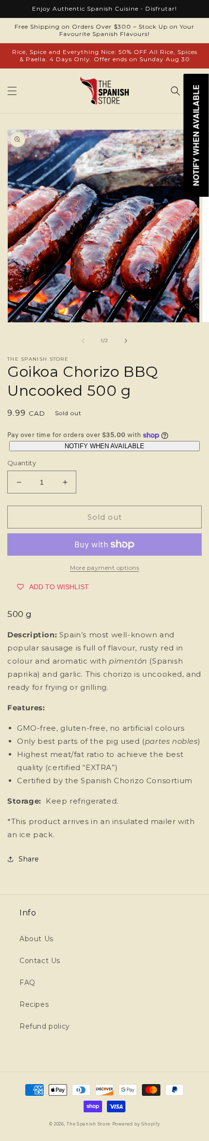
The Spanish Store (88, 1124)
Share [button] (28, 859)
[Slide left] (83, 340)
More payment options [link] (104, 567)
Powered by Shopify (136, 1124)
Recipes (34, 1004)
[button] (12, 91)
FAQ (27, 982)
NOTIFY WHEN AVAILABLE (104, 446)
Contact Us (39, 960)
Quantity (21, 463)
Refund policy (44, 1026)
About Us (36, 938)
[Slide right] (126, 340)
